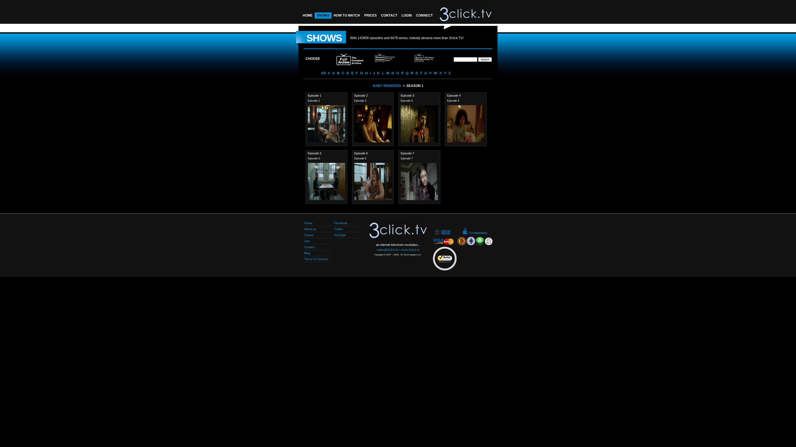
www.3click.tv (410, 249)
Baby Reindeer (387, 86)
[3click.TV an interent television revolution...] (466, 14)
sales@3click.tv (387, 249)
